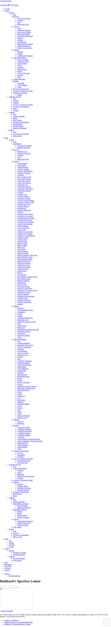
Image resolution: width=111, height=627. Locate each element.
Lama (19, 472)
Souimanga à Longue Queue (27, 290)
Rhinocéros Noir (23, 24)
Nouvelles (7, 566)
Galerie (6, 11)
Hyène (19, 378)
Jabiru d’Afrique (23, 253)
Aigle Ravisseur (22, 167)
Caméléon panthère (24, 435)
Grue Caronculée (23, 228)
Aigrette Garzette (23, 169)
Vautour (20, 304)
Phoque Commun (23, 517)
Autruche (20, 175)
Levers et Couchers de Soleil (23, 91)
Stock (6, 138)
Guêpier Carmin (22, 238)
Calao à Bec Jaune (23, 181)
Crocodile (20, 83)
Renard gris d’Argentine (25, 476)
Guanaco (16, 103)
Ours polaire (17, 527)
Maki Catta (21, 328)
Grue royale (21, 230)
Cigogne (20, 193)
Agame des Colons (23, 427)
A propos (7, 568)
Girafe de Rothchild (24, 365)
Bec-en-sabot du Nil (24, 177)
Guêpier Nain (22, 240)
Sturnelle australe (23, 490)
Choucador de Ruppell (25, 36)
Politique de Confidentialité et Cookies (17, 624)
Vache (19, 412)
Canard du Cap (22, 185)
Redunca (20, 402)
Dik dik (20, 357)
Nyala (19, 392)
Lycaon (19, 384)
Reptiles (16, 81)
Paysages (20, 457)
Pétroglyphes (17, 494)
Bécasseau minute (23, 34)
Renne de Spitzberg (19, 128)
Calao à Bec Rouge (24, 183)
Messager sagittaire (23, 263)
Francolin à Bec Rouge (25, 214)
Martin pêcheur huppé (24, 259)
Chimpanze (21, 312)
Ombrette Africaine (23, 267)
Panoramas (21, 455)
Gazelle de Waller (23, 363)
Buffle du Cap (22, 151)
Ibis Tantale (21, 249)
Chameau (20, 349)
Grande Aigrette (22, 226)
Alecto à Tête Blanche (25, 171)
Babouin (20, 52)
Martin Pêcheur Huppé (25, 44)
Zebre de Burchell (23, 416)
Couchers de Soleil (23, 461)
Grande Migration (19, 79)
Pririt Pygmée (22, 285)
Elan (18, 359)
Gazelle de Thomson (24, 361)
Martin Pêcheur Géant (24, 257)
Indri (19, 324)
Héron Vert (21, 247)
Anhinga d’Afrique (23, 30)
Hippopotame (22, 69)
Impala (19, 71)
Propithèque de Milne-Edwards (28, 330)
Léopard (20, 20)
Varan (19, 87)
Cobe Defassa (22, 63)
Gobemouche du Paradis (25, 218)
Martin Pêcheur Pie (23, 46)
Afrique (11, 13)
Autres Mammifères (20, 339)
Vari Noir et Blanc (23, 335)
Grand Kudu (21, 371)
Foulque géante (22, 486)
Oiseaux (16, 26)
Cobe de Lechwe (23, 61)
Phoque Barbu (18, 124)
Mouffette (20, 474)
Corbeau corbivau (23, 196)
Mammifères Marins (20, 509)
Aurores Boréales (19, 116)
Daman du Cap (22, 355)
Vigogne (16, 110)
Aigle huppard (22, 163)
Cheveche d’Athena (24, 187)
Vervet (19, 337)
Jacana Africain (22, 251)
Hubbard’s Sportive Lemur (26, 322)
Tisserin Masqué (23, 294)
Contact (15, 5)
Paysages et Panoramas (21, 89)
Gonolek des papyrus (24, 220)
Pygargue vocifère (23, 286)
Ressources (8, 564)
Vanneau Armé (22, 298)
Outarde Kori (21, 271)
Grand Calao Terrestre (25, 224)
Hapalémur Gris (22, 320)
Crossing (20, 421)
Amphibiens (17, 144)
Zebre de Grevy (22, 418)
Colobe (19, 314)
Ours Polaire (17, 120)
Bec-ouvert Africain (24, 32)
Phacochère (21, 400)
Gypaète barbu (22, 241)
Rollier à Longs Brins (24, 48)
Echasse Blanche (23, 206)
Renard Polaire (18, 126)
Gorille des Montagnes (25, 56)
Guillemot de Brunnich (25, 521)
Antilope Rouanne (23, 343)
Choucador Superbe (24, 191)
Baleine (20, 511)
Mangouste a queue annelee (26, 386)
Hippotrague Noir (23, 376)
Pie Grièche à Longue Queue (27, 277)
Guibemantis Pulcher (24, 146)
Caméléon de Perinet (24, 431)
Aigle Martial (21, 165)
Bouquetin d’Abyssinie (25, 345)
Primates (16, 50)
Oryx (19, 398)
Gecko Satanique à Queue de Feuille (29, 441)
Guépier (20, 40)
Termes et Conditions (11, 620)
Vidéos (6, 549)
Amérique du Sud (15, 97)
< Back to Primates (6, 611)
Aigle (19, 28)
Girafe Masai (21, 367)
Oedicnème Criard (23, 265)
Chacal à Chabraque (24, 347)
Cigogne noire (22, 195)
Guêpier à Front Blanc (25, 234)
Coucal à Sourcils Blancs (25, 200)
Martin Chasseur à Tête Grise (27, 255)
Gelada (19, 54)
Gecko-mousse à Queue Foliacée (28, 439)
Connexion (4, 5)
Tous (10, 541)
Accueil (7, 9)
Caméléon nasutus (23, 433)
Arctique (12, 112)
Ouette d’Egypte (23, 269)
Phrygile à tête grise (24, 488)
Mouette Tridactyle (23, 523)
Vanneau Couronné (24, 300)
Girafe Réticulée (23, 369)
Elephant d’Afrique (24, 18)
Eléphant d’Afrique (19, 553)
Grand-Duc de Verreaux (25, 222)
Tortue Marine (22, 85)
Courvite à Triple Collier (25, 202)
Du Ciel (20, 453)
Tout (14, 15)
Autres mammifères (19, 58)
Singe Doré (21, 333)
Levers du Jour (22, 463)
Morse (15, 118)
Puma (15, 108)
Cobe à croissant (23, 60)
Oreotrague (21, 396)
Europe (11, 130)
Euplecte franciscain (24, 210)
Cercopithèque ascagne (25, 310)
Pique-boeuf (21, 283)
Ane (18, 341)
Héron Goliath (22, 245)
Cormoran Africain (23, 198)
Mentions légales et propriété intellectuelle (18, 622)
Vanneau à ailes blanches (25, 296)
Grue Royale (21, 42)
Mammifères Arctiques (21, 504)
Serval (19, 406)
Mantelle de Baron (23, 148)
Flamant (20, 38)
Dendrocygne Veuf (23, 204)
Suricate (20, 75)
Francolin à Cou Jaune (25, 216)
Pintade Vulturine (23, 281)
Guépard (20, 67)
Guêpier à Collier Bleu (25, 232)
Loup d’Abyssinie (23, 73)
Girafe (19, 65)
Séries (6, 539)
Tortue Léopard (22, 445)
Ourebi (19, 394)
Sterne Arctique (22, 525)
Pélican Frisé (17, 136)
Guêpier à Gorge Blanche (26, 236)
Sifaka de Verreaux (23, 331)
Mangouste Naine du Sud (26, 388)
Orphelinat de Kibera (20, 93)
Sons (6, 562)
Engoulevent (21, 208)
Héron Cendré (22, 243)
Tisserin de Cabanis (24, 292)
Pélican (19, 273)
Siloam (19, 95)
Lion (19, 22)
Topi (18, 77)
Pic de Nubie (21, 275)
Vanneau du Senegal (24, 302)
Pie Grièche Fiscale (24, 279)
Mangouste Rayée (23, 390)
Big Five (16, 16)
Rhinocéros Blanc (23, 404)
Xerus (19, 414)
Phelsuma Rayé (22, 443)
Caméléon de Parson (24, 429)
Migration (16, 419)
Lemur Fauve (22, 326)
